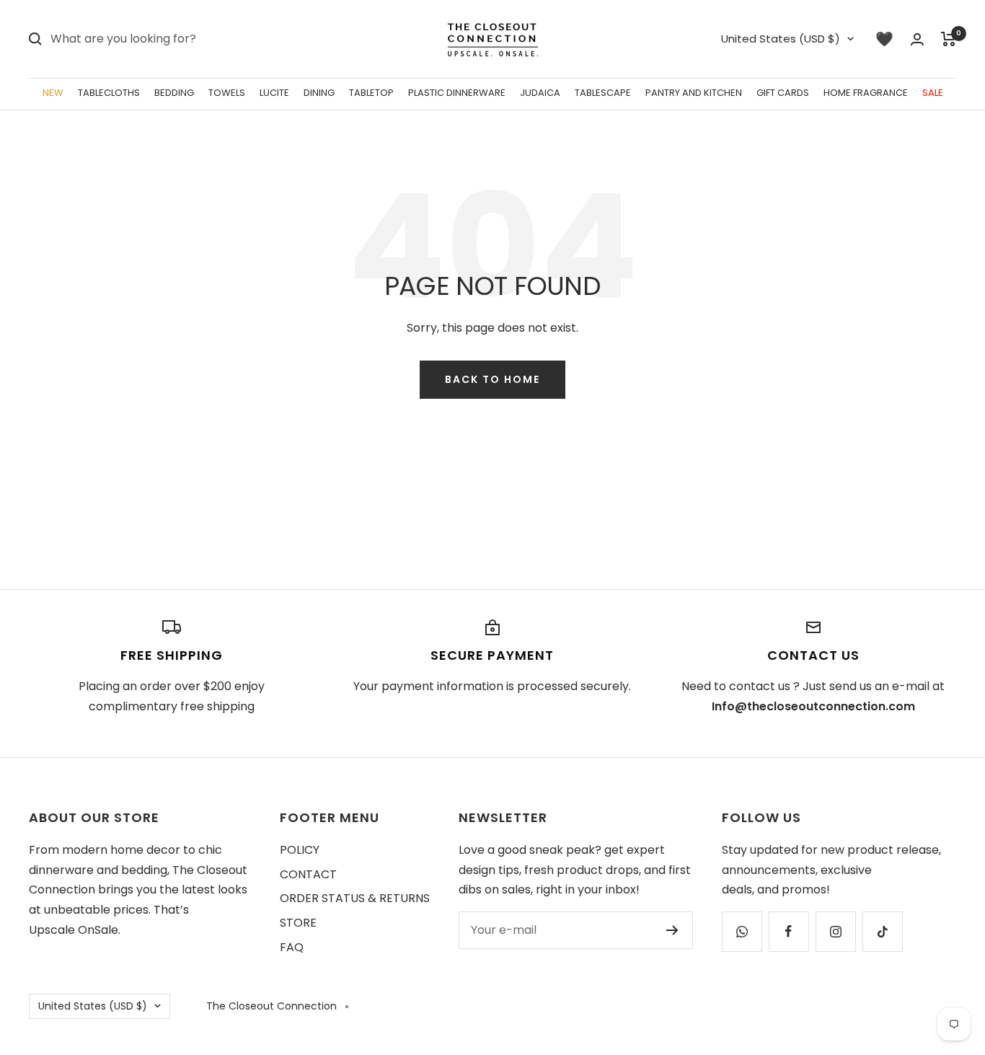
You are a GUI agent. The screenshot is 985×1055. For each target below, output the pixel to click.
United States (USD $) (780, 38)
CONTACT (308, 874)
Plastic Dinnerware (456, 93)
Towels (226, 93)
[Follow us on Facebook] (788, 931)
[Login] (917, 39)
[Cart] (948, 39)
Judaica (540, 93)
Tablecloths (109, 93)
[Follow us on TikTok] (882, 931)
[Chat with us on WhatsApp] (741, 931)
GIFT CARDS (782, 93)
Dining (319, 93)
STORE (298, 922)
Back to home (492, 379)
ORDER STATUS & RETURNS (355, 898)
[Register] (672, 930)
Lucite (274, 93)
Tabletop (371, 93)
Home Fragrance (865, 93)
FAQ (292, 947)
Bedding (174, 93)
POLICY (299, 850)
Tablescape (603, 93)
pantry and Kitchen (693, 93)
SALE (932, 93)
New (53, 93)
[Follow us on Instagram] (835, 931)
